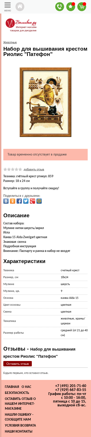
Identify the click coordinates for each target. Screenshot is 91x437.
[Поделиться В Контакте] (6, 201)
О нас (26, 387)
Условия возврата (20, 425)
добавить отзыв (34, 169)
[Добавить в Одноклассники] (12, 201)
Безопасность (17, 393)
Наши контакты (18, 431)
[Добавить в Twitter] (25, 201)
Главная (12, 387)
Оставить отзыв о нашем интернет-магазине (20, 404)
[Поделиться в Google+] (32, 201)
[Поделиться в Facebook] (19, 201)
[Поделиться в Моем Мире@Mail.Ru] (39, 201)
